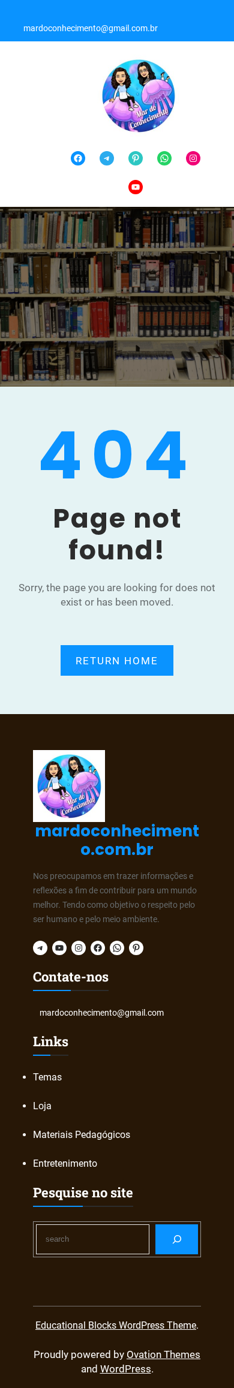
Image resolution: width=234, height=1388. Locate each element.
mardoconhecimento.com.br (117, 840)
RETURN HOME (117, 661)
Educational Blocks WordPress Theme (115, 1325)
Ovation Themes (163, 1354)
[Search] (176, 1239)
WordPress (125, 1369)
